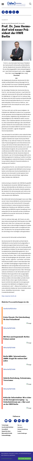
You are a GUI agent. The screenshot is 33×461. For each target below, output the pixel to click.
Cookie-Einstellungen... (7, 458)
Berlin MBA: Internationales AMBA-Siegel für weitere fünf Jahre (15, 358)
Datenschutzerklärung (23, 429)
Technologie (5, 425)
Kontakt (19, 431)
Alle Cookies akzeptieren (24, 458)
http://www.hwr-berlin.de (9, 296)
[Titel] (3, 12)
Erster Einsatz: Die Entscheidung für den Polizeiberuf (16, 318)
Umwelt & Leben (6, 431)
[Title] (10, 12)
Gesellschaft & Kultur (7, 427)
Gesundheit (5, 429)
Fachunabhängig (6, 435)
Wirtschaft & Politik (7, 433)
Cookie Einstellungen (22, 433)
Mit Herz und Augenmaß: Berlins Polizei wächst (16, 337)
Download (16, 75)
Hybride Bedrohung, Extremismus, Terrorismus (17, 379)
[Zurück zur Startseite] (16, 4)
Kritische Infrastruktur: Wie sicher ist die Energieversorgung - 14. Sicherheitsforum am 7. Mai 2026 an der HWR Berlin (17, 400)
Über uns (20, 425)
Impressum (20, 427)
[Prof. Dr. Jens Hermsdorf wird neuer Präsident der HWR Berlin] (6, 12)
